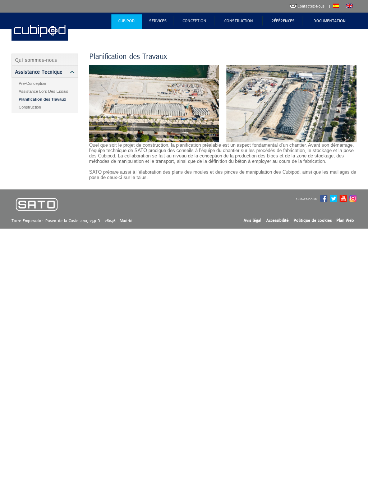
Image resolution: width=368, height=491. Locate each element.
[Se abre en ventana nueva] (37, 216)
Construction (238, 20)
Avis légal (252, 220)
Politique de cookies (313, 220)
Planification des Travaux (42, 99)
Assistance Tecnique (39, 72)
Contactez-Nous (311, 6)
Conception (194, 20)
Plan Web (345, 220)
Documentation (329, 20)
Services (158, 20)
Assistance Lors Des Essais (43, 91)
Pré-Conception (32, 83)
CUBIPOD (126, 20)
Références (283, 20)
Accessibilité (277, 220)
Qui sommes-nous (36, 60)
